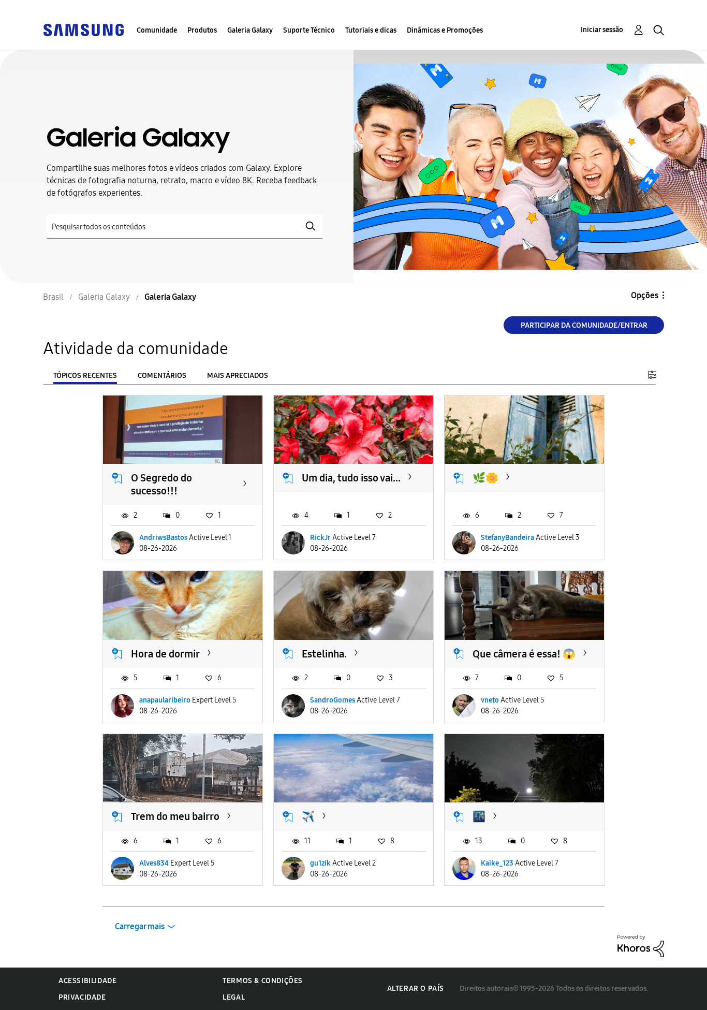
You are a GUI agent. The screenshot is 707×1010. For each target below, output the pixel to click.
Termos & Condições (263, 980)
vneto (490, 700)
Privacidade (82, 997)
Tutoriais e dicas (370, 30)
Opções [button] (644, 295)
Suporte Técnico (309, 30)
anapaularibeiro (164, 700)
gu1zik (320, 863)
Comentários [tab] (162, 375)
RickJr (320, 537)
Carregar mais (140, 926)
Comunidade (157, 30)
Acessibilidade (87, 980)
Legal (234, 997)
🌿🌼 (485, 478)
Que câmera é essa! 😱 (524, 654)
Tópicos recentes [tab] (85, 375)
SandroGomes (332, 700)
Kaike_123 (497, 863)
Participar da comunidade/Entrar (584, 325)
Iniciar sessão (602, 29)
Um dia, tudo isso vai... (351, 478)
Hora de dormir (165, 654)
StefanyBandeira (507, 537)
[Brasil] (83, 29)
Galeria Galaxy (250, 30)
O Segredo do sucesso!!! (161, 484)
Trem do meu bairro (175, 816)
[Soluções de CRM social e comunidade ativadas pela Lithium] (640, 945)
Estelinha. (324, 654)
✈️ (308, 816)
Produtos (202, 30)
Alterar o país (415, 988)
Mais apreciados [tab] (237, 375)
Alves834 (154, 863)
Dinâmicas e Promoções (445, 30)
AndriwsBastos (163, 537)
